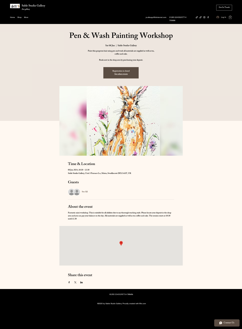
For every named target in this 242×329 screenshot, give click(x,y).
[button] (230, 17)
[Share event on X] (75, 282)
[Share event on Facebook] (69, 282)
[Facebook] (208, 17)
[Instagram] (204, 17)
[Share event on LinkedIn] (81, 282)
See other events (121, 74)
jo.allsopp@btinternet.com (156, 17)
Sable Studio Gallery (33, 6)
